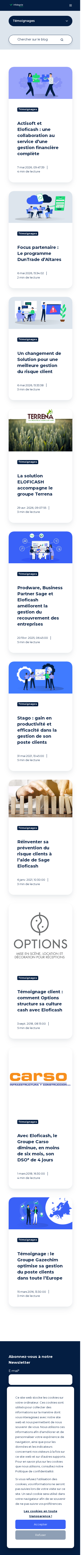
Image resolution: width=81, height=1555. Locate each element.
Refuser (40, 1535)
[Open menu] (70, 5)
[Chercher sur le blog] (62, 40)
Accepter (40, 1524)
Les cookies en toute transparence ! (40, 1513)
